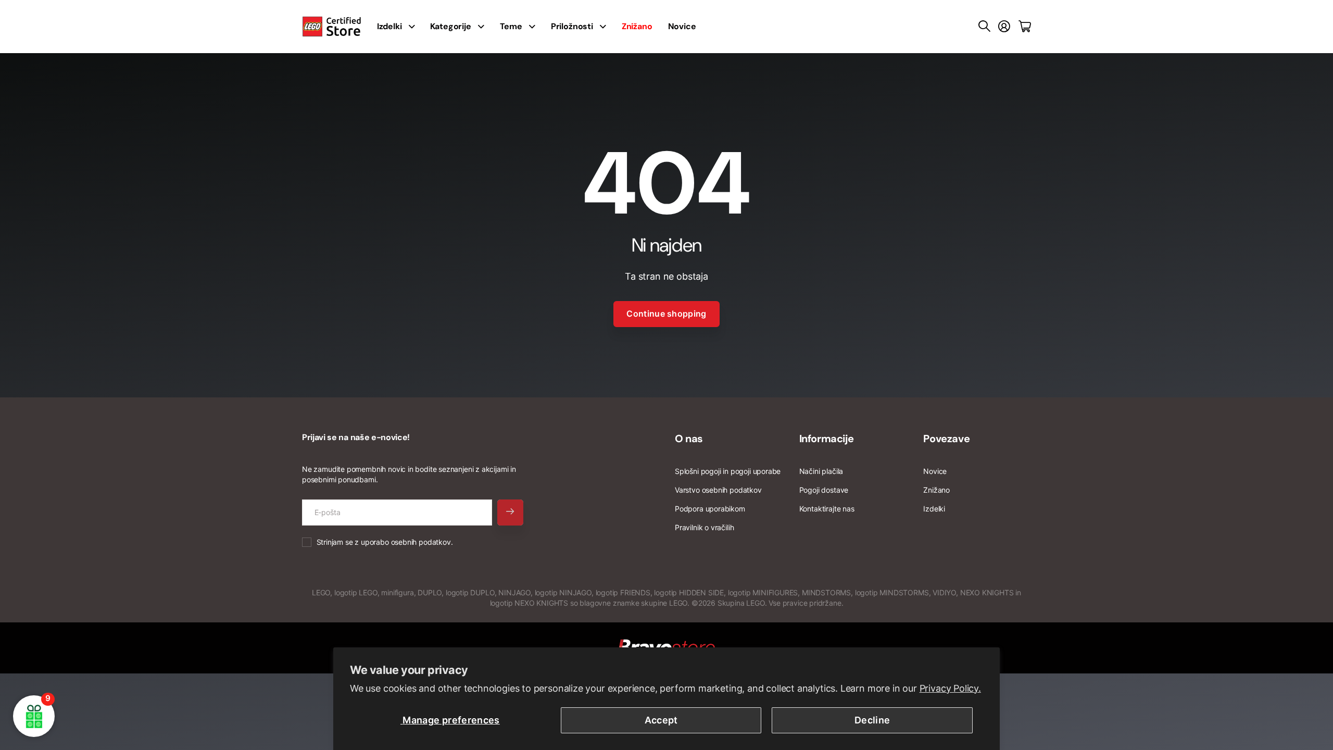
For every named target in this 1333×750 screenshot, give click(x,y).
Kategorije (450, 26)
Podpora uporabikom (710, 508)
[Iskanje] (984, 27)
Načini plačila (821, 471)
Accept (661, 720)
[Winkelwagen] (1024, 27)
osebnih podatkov (421, 542)
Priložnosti (572, 26)
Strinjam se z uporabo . (385, 542)
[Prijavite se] (1004, 27)
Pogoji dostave (823, 489)
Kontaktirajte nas (826, 508)
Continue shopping (666, 313)
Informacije (826, 438)
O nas (689, 438)
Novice (682, 26)
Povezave (946, 438)
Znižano (936, 489)
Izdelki (389, 26)
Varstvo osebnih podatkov (718, 489)
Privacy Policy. (950, 688)
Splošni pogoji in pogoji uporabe (728, 471)
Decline (872, 720)
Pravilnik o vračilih (704, 527)
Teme (511, 26)
